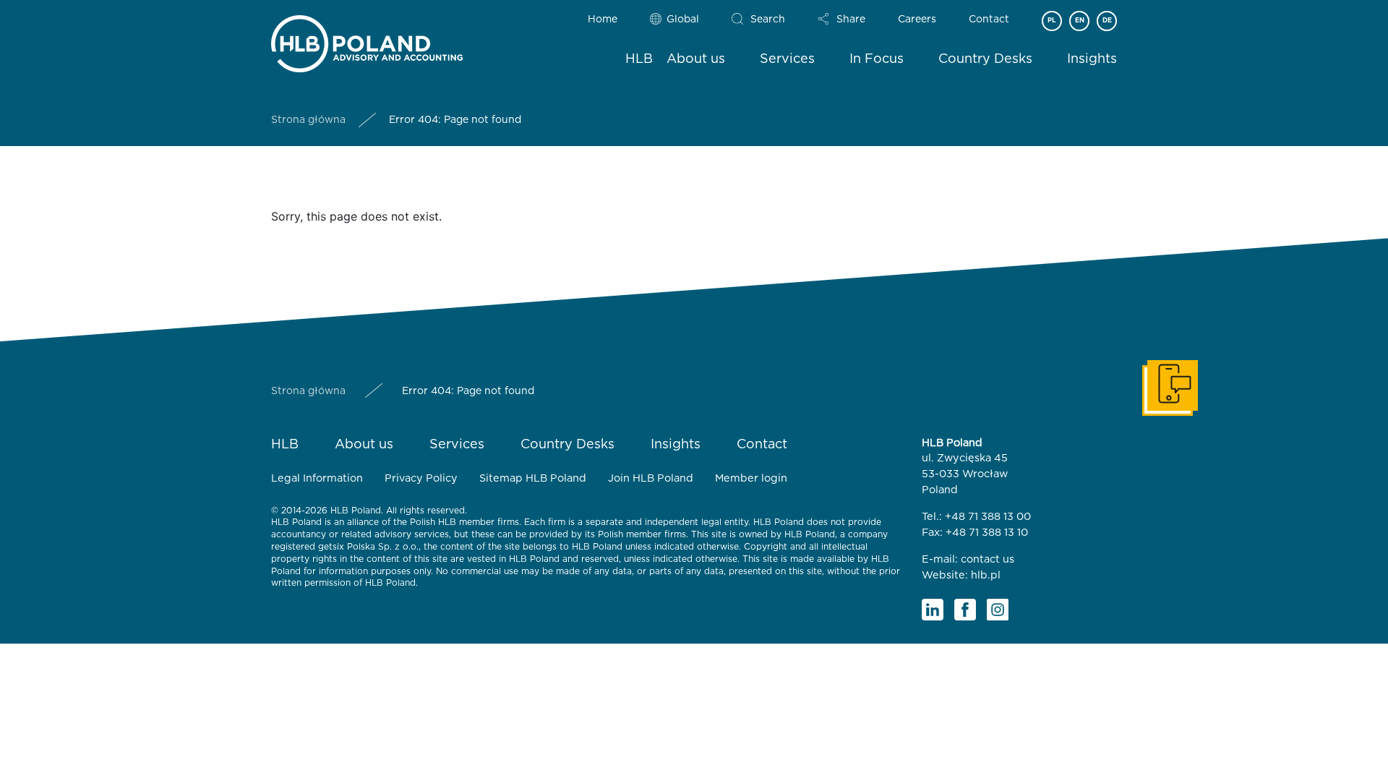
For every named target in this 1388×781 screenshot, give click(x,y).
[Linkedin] (932, 609)
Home (602, 19)
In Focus (876, 59)
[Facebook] (965, 609)
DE (1107, 20)
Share (850, 19)
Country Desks (985, 59)
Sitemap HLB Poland (532, 478)
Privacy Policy (421, 478)
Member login (751, 478)
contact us (987, 559)
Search (767, 19)
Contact (989, 19)
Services (787, 59)
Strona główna (308, 120)
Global (683, 19)
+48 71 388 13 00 (988, 516)
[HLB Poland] (367, 40)
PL (1052, 20)
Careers (917, 19)
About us (696, 59)
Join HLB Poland (650, 478)
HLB (639, 59)
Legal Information (317, 478)
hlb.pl (986, 575)
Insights (1092, 59)
